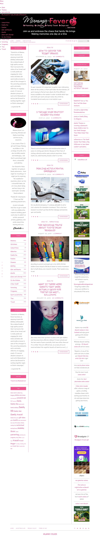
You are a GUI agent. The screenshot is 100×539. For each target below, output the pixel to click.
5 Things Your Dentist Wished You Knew (50, 113)
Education (13, 251)
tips (20, 437)
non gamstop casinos (81, 480)
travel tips (15, 446)
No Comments (58, 56)
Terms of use (43, 528)
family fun (14, 404)
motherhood (20, 425)
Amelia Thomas (78, 123)
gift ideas (22, 418)
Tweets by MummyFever (18, 381)
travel (16, 440)
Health (4, 32)
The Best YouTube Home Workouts (81, 103)
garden (17, 417)
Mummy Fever (50, 534)
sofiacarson (77, 139)
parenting (15, 434)
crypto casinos (82, 497)
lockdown (19, 422)
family (19, 401)
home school (13, 422)
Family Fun (5, 25)
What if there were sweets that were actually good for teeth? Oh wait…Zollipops (50, 289)
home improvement (22, 420)
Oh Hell (76, 110)
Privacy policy (32, 528)
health (15, 420)
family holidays (14, 407)
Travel (4, 49)
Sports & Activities (16, 295)
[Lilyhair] (81, 469)
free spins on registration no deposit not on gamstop (82, 487)
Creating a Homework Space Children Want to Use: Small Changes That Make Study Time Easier (81, 130)
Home (3, 7)
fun (15, 417)
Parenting (5, 42)
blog (21, 393)
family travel (17, 414)
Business (13, 241)
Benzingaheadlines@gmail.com (83, 284)
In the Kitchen (6, 37)
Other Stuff (5, 39)
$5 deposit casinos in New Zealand (81, 330)
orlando (17, 431)
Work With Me (6, 12)
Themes (4, 10)
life (16, 423)
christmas (22, 395)
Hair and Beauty (7, 30)
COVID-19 (21, 398)
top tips (22, 437)
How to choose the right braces (50, 52)
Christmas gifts (13, 398)
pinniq (75, 116)
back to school (17, 393)
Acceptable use (20, 528)
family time (17, 411)
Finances (13, 262)
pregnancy (13, 437)
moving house (14, 428)
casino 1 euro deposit (81, 503)
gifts (12, 420)
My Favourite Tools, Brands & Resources (14, 15)
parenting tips (22, 435)
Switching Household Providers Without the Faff (81, 85)
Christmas (14, 244)
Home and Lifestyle (7, 35)
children (17, 395)
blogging (12, 395)
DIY (12, 401)
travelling (17, 443)
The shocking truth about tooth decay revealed (50, 228)
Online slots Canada (82, 386)
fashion (12, 417)
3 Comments (56, 118)
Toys (3, 47)
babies (12, 393)
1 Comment (57, 233)
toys (11, 440)
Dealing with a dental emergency (50, 170)
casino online (81, 375)
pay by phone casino (83, 365)
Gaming (13, 266)
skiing (17, 437)
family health (21, 404)
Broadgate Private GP (82, 440)
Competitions (6, 22)
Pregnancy (5, 44)
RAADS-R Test (78, 101)
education (14, 401)
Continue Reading (63, 103)
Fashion (4, 27)
